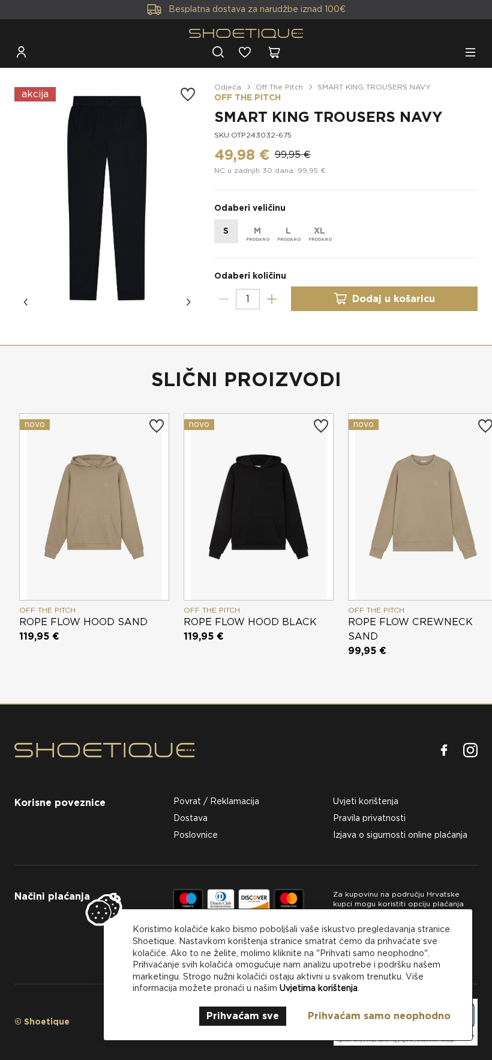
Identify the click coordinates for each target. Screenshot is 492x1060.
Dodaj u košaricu (393, 298)
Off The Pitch (279, 86)
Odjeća (227, 86)
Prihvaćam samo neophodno (379, 1016)
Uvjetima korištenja (319, 988)
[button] (26, 302)
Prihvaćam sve (242, 1016)
